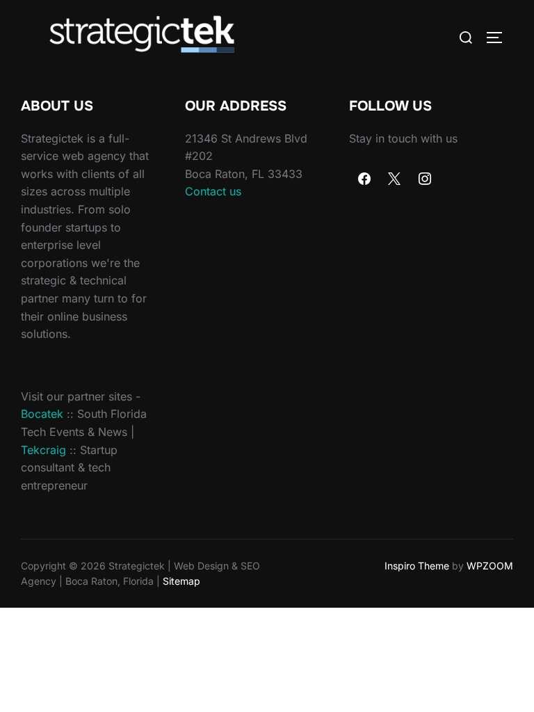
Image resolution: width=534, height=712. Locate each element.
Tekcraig (43, 450)
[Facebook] (364, 179)
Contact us (213, 191)
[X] (395, 179)
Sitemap (181, 581)
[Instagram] (425, 179)
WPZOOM (490, 566)
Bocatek (42, 414)
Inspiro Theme (417, 566)
